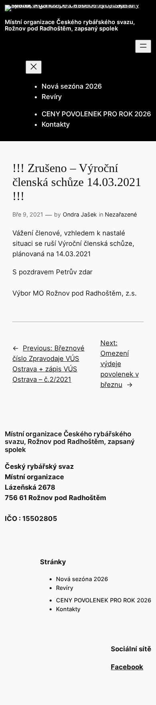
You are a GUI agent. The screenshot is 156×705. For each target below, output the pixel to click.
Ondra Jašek (80, 214)
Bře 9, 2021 (27, 214)
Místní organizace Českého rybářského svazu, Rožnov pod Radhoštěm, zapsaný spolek (70, 25)
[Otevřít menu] (143, 46)
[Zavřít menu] (34, 67)
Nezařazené (121, 214)
